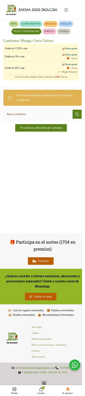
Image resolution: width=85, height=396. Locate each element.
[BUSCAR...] (77, 114)
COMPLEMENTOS (31, 24)
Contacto (36, 351)
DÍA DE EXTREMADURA (26, 31)
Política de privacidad (41, 339)
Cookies (35, 333)
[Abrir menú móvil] (66, 10)
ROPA (14, 24)
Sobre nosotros (38, 356)
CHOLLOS (66, 24)
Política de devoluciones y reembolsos (49, 345)
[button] (44, 383)
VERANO (64, 31)
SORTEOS (49, 31)
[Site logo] (31, 9)
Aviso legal (37, 327)
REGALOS (50, 24)
